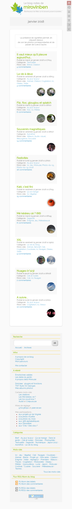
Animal (30, 81)
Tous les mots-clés (52, 472)
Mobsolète (39, 462)
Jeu (31, 165)
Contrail (18, 466)
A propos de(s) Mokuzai (25, 379)
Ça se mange (32, 192)
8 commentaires (24, 223)
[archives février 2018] (69, 29)
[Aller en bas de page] (69, 20)
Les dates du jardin (23, 377)
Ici (53, 81)
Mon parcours (21, 361)
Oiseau (20, 83)
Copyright (19, 359)
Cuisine (27, 466)
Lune (38, 464)
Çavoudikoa (28, 464)
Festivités (22, 158)
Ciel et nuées (32, 276)
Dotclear (39, 440)
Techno (18, 469)
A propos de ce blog (24, 357)
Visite (26, 83)
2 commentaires (24, 280)
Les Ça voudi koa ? (27, 399)
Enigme (30, 220)
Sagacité (31, 218)
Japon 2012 (52, 442)
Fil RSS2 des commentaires (31, 490)
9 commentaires (24, 254)
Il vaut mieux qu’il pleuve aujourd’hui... (32, 56)
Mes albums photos (24, 388)
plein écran (36, 408)
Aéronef (37, 247)
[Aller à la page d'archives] (69, 7)
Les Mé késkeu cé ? (27, 397)
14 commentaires (24, 141)
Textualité (31, 62)
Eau (29, 110)
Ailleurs (30, 136)
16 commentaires (24, 170)
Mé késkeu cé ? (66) (29, 213)
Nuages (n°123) (25, 270)
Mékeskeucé (44, 220)
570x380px (24, 408)
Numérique (40, 442)
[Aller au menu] (69, 16)
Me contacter (21, 365)
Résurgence (22, 139)
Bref (17, 438)
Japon (44, 464)
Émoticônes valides (23, 375)
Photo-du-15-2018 (25, 167)
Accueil (18, 347)
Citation (36, 65)
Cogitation (46, 81)
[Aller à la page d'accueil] (69, 3)
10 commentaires (24, 307)
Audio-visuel (40, 136)
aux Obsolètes (25, 423)
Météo (37, 110)
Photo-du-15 (48, 165)
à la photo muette (27, 417)
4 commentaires (24, 67)
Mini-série (44, 457)
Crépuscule (31, 401)
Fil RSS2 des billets (27, 488)
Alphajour (34, 460)
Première (45, 460)
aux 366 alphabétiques (29, 421)
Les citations (24, 395)
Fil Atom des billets (27, 482)
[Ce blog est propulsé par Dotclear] (36, 496)
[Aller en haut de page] (69, 12)
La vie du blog (33, 245)
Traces (18, 462)
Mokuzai (37, 165)
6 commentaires (24, 112)
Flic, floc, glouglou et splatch (34, 102)
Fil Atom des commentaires (31, 484)
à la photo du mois (27, 419)
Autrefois (31, 134)
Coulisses (31, 249)
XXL (19, 239)
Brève (29, 65)
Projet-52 (34, 457)
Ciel (43, 247)
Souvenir (32, 139)
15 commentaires (24, 196)
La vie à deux (25, 73)
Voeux (43, 305)
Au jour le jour (33, 79)
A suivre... (22, 297)
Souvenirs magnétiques (31, 129)
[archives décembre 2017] (69, 25)
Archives (27, 347)
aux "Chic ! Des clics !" (28, 426)
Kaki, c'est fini (25, 186)
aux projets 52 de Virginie (30, 414)
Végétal (33, 194)
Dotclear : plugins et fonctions (28, 383)
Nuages (42, 249)
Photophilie (50, 440)
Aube (21, 401)
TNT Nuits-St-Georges (25, 386)
